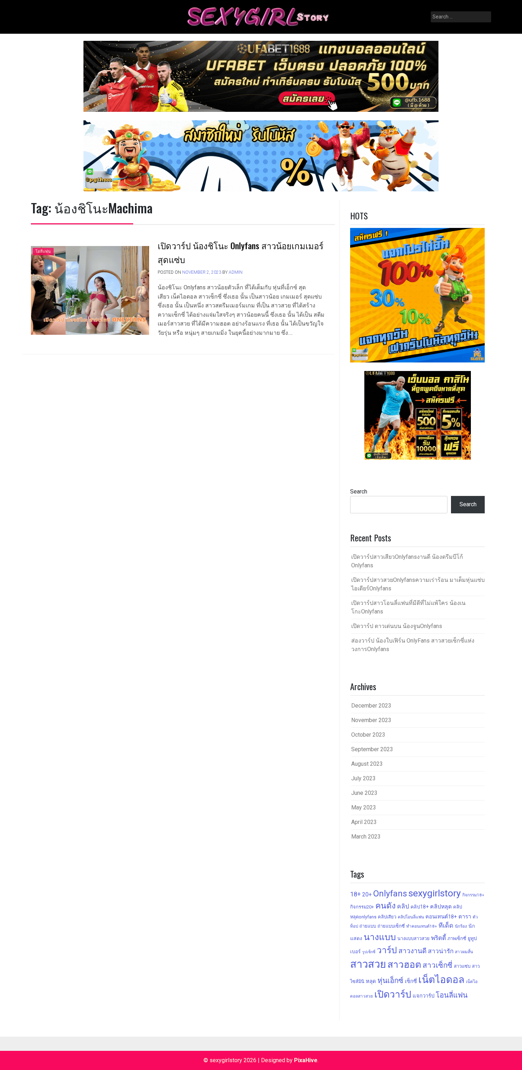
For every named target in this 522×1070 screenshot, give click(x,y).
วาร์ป (387, 950)
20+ (367, 894)
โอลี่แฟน (43, 251)
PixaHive (305, 1060)
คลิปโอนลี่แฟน (411, 917)
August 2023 (367, 763)
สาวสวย (368, 964)
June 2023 (364, 793)
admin (236, 272)
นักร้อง (461, 926)
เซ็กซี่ (411, 981)
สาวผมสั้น (464, 951)
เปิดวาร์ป (392, 994)
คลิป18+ (419, 907)
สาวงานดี (412, 951)
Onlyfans (390, 894)
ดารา (464, 916)
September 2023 (372, 749)
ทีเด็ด (446, 925)
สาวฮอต (404, 964)
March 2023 (366, 836)
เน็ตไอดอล (441, 980)
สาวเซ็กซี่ (437, 965)
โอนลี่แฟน (452, 995)
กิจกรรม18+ (473, 894)
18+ (355, 894)
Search (358, 491)
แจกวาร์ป (423, 996)
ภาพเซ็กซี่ (456, 938)
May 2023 (363, 807)
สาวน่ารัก (440, 951)
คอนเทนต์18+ (441, 916)
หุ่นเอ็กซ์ (390, 980)
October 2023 (368, 734)
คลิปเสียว (387, 916)
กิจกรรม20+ (362, 907)
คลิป (403, 906)
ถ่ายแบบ (367, 926)
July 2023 (363, 778)
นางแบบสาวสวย (413, 938)
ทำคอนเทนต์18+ (421, 926)
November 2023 (371, 720)
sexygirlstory (434, 893)
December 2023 (371, 705)
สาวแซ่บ (462, 966)
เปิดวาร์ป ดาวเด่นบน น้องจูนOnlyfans (396, 626)
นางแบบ (380, 937)
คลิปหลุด (441, 906)
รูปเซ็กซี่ (368, 952)
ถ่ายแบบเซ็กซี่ (391, 926)
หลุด (371, 981)
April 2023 (364, 822)
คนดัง (385, 906)
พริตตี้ (438, 937)
